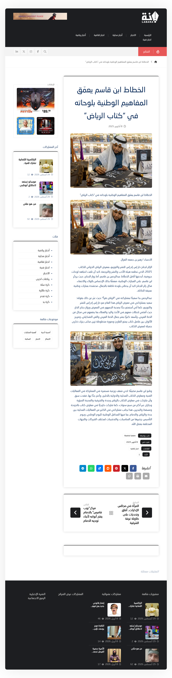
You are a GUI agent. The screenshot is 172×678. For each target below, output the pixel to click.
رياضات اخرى (43, 278)
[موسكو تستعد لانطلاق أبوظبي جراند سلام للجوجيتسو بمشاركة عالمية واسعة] (46, 188)
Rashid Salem (130, 435)
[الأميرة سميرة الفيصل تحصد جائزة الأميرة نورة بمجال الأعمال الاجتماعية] (114, 655)
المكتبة (28, 339)
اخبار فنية (45, 267)
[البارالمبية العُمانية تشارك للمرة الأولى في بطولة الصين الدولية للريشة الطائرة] (46, 166)
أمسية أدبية (45, 332)
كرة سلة (45, 284)
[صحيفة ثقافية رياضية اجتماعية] (150, 17)
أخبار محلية (44, 255)
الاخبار (46, 273)
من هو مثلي (29, 203)
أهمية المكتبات (30, 332)
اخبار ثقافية (135, 448)
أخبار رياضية (44, 250)
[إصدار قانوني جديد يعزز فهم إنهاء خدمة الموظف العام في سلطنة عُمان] (114, 610)
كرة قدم (45, 296)
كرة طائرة (44, 290)
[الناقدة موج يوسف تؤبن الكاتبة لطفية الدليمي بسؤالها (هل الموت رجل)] (114, 632)
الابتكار (47, 339)
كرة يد (46, 301)
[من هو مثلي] (46, 210)
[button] (38, 51)
